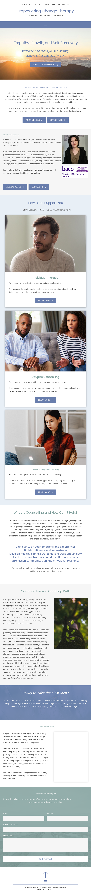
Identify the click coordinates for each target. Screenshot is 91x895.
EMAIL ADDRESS (10, 825)
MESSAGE (7, 836)
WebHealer (62, 888)
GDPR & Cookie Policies (45, 890)
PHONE (50, 814)
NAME (6, 814)
